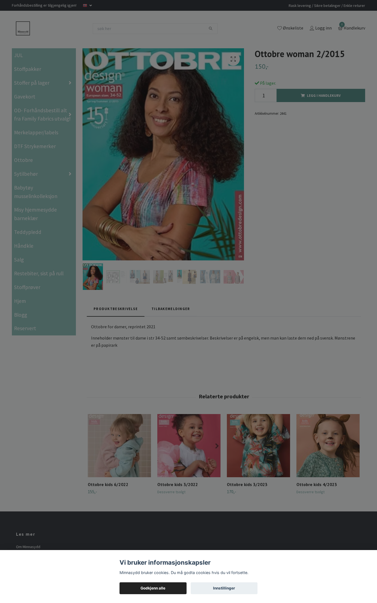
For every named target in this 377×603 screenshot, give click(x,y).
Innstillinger (224, 588)
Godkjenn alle (152, 588)
